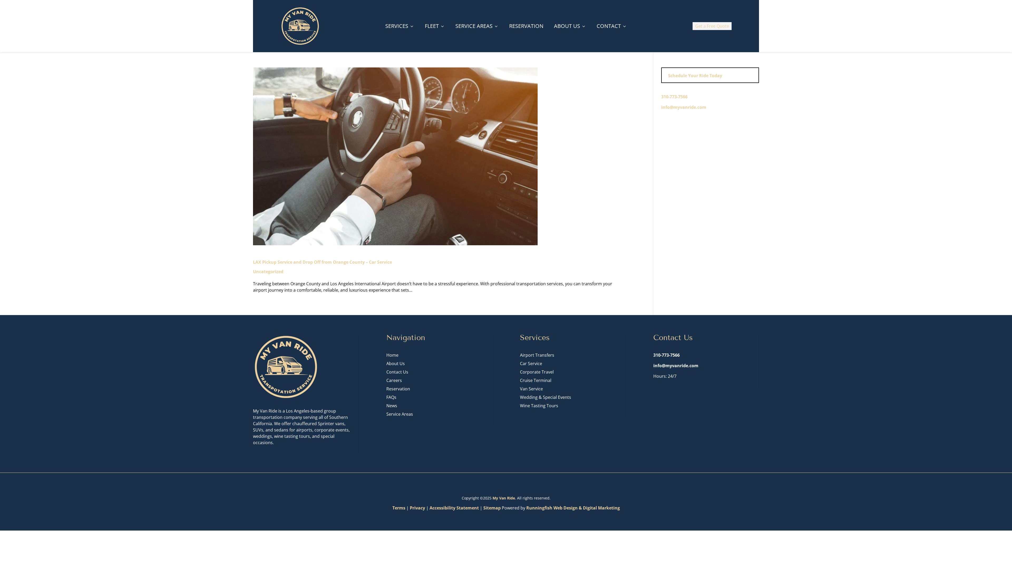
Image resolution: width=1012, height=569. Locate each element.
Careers (394, 380)
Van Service (531, 389)
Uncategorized (268, 271)
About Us (570, 26)
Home (392, 355)
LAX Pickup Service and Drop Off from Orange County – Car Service (322, 262)
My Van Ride (504, 498)
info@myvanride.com (683, 107)
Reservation (526, 26)
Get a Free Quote (712, 26)
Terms (398, 508)
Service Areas (477, 26)
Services (399, 26)
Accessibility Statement (454, 508)
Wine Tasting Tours (539, 406)
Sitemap (492, 508)
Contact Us (397, 372)
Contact (612, 26)
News (391, 406)
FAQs (391, 397)
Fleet (435, 26)
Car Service (531, 363)
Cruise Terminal (535, 380)
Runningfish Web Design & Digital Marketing (573, 508)
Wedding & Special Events (545, 397)
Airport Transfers (537, 355)
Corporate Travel (537, 372)
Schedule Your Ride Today (695, 76)
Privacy (417, 508)
